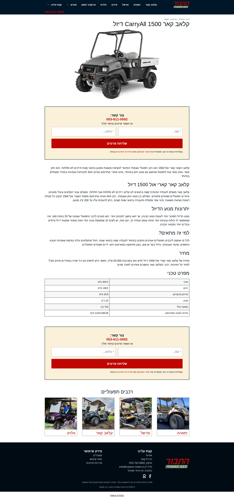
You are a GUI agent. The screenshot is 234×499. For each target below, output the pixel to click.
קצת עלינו (56, 4)
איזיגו (114, 4)
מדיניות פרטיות (94, 463)
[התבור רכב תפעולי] (181, 5)
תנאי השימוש (143, 151)
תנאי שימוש (96, 459)
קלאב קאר (151, 4)
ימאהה (137, 4)
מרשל (125, 4)
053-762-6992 (137, 463)
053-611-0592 (54, 12)
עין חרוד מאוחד (135, 470)
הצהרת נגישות (117, 495)
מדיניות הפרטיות (124, 151)
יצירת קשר (146, 459)
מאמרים (97, 455)
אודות (149, 455)
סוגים (74, 4)
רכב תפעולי (184, 19)
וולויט (103, 4)
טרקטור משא (88, 4)
